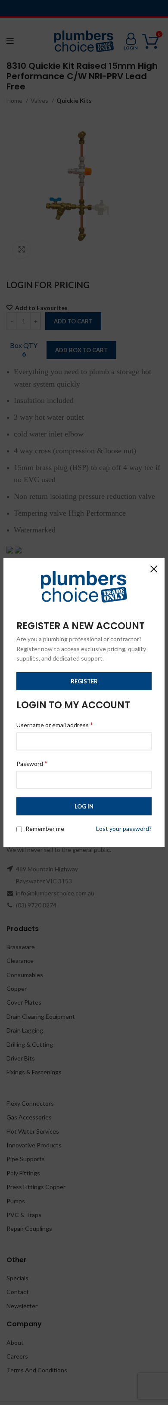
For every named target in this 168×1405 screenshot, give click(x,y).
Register (84, 681)
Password (31, 763)
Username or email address (54, 724)
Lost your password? (124, 828)
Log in (84, 806)
